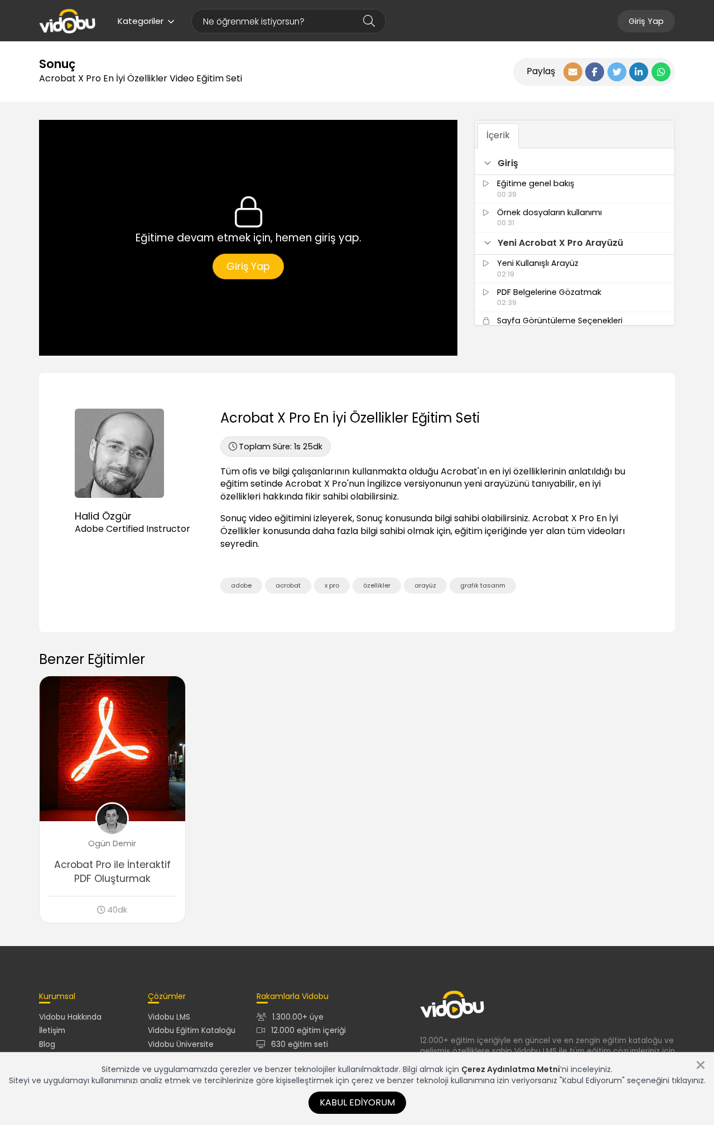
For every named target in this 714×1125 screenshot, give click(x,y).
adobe (241, 585)
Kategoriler (140, 21)
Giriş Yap (646, 21)
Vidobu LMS (169, 1017)
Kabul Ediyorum (357, 1102)
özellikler (376, 585)
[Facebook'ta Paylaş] (594, 71)
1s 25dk (280, 446)
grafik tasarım (482, 585)
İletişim (52, 1030)
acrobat (288, 585)
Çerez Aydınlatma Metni (510, 1069)
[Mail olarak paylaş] (572, 71)
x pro (332, 585)
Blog (47, 1044)
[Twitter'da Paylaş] (616, 71)
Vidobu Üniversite (181, 1044)
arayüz (425, 585)
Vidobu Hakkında (70, 1017)
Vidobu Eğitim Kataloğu (191, 1030)
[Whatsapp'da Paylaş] (661, 71)
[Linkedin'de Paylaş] (638, 71)
